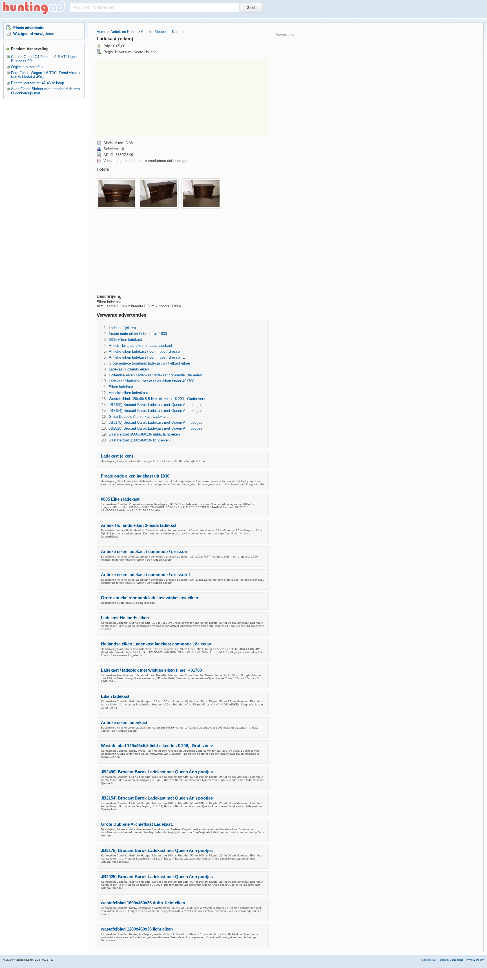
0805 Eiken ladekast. (126, 340)
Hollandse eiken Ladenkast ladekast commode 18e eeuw (155, 375)
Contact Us (428, 959)
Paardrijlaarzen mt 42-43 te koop (37, 83)
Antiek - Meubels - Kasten (162, 32)
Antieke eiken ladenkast (128, 393)
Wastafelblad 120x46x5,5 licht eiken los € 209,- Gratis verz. (157, 399)
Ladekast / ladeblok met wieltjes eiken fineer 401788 (151, 381)
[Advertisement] (182, 97)
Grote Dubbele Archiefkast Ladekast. (139, 416)
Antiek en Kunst (123, 32)
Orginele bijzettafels (27, 67)
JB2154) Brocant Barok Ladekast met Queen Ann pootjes (155, 410)
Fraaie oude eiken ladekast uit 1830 (138, 334)
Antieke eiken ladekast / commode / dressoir (145, 351)
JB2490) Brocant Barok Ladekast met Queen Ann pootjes (155, 405)
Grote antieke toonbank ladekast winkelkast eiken (149, 363)
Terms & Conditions (450, 959)
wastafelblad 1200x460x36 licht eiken (139, 440)
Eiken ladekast (121, 387)
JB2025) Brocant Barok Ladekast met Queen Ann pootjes (155, 428)
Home (101, 32)
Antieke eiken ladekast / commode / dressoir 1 (147, 357)
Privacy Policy (475, 959)
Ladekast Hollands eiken (129, 369)
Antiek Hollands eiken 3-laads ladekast (140, 345)
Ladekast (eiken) (122, 328)
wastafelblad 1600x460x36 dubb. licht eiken (144, 434)
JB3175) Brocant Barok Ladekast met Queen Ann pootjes (155, 422)
